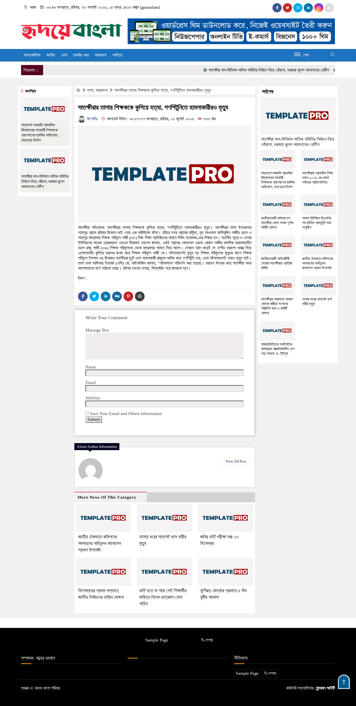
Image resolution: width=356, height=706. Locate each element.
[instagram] (297, 7)
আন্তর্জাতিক (31, 55)
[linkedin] (308, 7)
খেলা (64, 55)
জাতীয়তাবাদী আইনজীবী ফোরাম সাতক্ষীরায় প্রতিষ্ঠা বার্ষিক (276, 263)
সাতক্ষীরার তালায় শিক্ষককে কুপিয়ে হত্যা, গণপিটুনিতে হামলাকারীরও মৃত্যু (162, 90)
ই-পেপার (207, 640)
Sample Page (156, 640)
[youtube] (318, 7)
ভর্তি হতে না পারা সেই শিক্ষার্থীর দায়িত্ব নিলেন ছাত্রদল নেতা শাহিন (162, 597)
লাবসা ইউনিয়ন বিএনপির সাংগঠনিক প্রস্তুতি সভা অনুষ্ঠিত (316, 222)
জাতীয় (50, 55)
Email (90, 382)
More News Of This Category (106, 497)
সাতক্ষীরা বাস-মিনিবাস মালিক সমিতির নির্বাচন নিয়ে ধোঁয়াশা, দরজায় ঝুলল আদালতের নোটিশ (259, 70)
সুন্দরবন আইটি (325, 688)
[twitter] (287, 7)
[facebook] (277, 7)
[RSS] (329, 7)
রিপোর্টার (92, 118)
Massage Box (97, 330)
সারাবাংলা (101, 55)
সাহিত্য (118, 55)
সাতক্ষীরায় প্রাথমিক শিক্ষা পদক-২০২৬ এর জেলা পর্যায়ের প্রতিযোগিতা (317, 177)
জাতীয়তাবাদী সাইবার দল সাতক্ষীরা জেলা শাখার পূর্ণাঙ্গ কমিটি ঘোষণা (277, 222)
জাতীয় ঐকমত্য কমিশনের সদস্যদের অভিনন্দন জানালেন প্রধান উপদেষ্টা (99, 543)
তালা (90, 90)
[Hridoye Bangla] (71, 29)
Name (90, 367)
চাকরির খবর (81, 55)
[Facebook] (83, 296)
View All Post (235, 461)
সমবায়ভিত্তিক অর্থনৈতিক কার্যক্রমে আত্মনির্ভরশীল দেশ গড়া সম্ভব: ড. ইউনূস (277, 349)
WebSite (92, 398)
